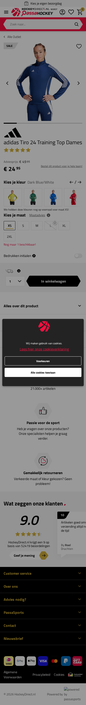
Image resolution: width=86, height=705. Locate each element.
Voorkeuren (43, 361)
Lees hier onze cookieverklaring (44, 349)
